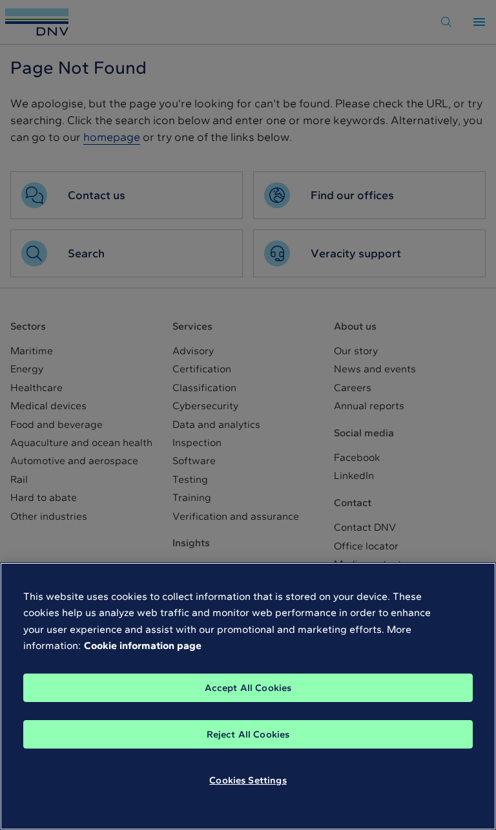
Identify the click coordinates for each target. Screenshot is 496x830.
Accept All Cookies (248, 688)
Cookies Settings (247, 780)
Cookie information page (143, 645)
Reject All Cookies (248, 734)
